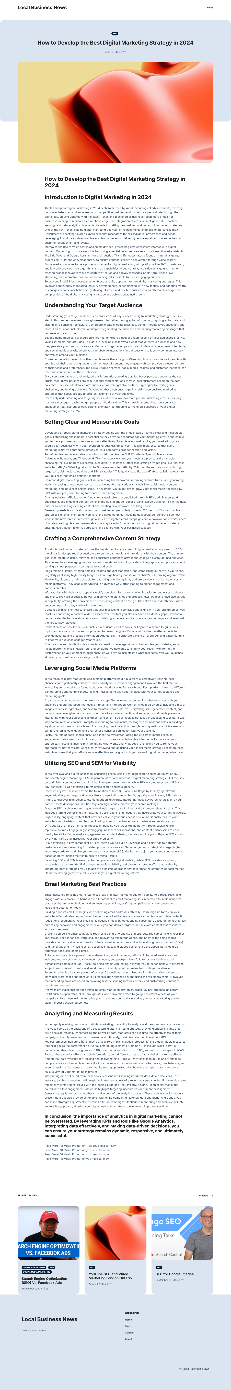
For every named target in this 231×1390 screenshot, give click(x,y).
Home (210, 7)
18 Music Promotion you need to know (84, 1150)
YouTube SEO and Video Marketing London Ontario (110, 1276)
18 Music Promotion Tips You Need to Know (88, 1145)
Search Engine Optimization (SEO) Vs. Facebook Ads (44, 1281)
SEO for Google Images (175, 1274)
